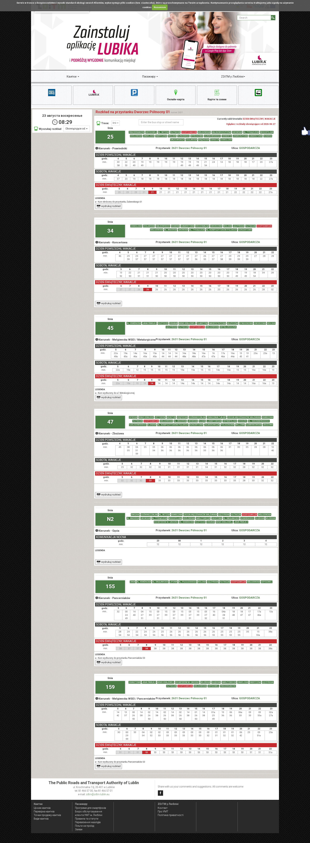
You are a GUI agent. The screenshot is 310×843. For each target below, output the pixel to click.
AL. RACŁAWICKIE (231, 518)
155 (110, 586)
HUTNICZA (175, 132)
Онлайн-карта (175, 99)
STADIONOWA (246, 323)
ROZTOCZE (163, 323)
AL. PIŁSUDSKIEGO (187, 582)
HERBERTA (227, 136)
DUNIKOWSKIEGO (212, 136)
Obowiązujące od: (75, 128)
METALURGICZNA (228, 327)
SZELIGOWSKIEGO (137, 425)
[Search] (273, 17)
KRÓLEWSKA (136, 136)
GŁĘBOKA (259, 518)
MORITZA (171, 417)
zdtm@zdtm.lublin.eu (97, 794)
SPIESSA (133, 417)
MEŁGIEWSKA (204, 132)
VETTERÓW (160, 417)
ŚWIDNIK (135, 514)
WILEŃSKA (270, 518)
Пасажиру (149, 76)
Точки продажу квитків (47, 815)
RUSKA (202, 421)
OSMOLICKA (226, 140)
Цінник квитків (42, 807)
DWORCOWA (216, 226)
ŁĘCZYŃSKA (238, 226)
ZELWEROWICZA (212, 425)
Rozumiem (160, 7)
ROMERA (268, 136)
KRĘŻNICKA (203, 140)
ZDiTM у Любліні (232, 76)
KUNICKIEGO (183, 136)
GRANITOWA (134, 682)
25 (110, 137)
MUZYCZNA (232, 323)
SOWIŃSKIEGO (247, 518)
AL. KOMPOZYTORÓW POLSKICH (221, 230)
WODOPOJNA (266, 132)
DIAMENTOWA (255, 136)
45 (110, 328)
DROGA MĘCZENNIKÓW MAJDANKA (244, 417)
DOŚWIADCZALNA (197, 417)
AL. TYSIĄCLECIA (251, 132)
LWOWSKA (237, 132)
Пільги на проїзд (84, 825)
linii (115, 122)
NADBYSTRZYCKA (217, 323)
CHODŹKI (242, 421)
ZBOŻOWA (268, 425)
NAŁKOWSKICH (177, 140)
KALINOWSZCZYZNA (221, 132)
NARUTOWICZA (203, 518)
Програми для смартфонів (90, 807)
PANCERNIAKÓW (136, 132)
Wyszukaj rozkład (50, 129)
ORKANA (173, 323)
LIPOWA (173, 582)
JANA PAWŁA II (149, 323)
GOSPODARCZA (189, 132)
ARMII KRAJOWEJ (187, 323)
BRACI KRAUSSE (146, 417)
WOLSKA (172, 136)
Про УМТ (163, 811)
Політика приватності (171, 815)
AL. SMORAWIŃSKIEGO (258, 421)
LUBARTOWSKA (214, 421)
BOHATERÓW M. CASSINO (166, 522)
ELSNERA (152, 425)
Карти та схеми (217, 99)
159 (110, 687)
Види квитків (41, 818)
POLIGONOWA (227, 425)
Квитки (71, 76)
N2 (110, 519)
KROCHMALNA (202, 226)
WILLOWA (240, 425)
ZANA (132, 582)
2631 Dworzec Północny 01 (189, 148)
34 (110, 231)
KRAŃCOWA (267, 417)
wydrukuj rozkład (111, 206)
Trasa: (105, 123)
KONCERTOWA (245, 230)
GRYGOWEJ (151, 132)
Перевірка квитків (44, 811)
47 (110, 422)
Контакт (163, 807)
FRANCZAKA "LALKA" (216, 417)
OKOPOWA (217, 518)
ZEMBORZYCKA (240, 136)
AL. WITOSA (163, 132)
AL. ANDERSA (170, 230)
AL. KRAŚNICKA (134, 323)
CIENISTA (214, 140)
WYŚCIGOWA (197, 136)
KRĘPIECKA (182, 417)
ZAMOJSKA (148, 136)
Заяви (78, 829)
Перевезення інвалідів (88, 822)
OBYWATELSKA (230, 421)
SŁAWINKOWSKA (254, 425)
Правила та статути (86, 818)
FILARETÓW (202, 323)
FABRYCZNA (161, 136)
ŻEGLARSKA (191, 140)
